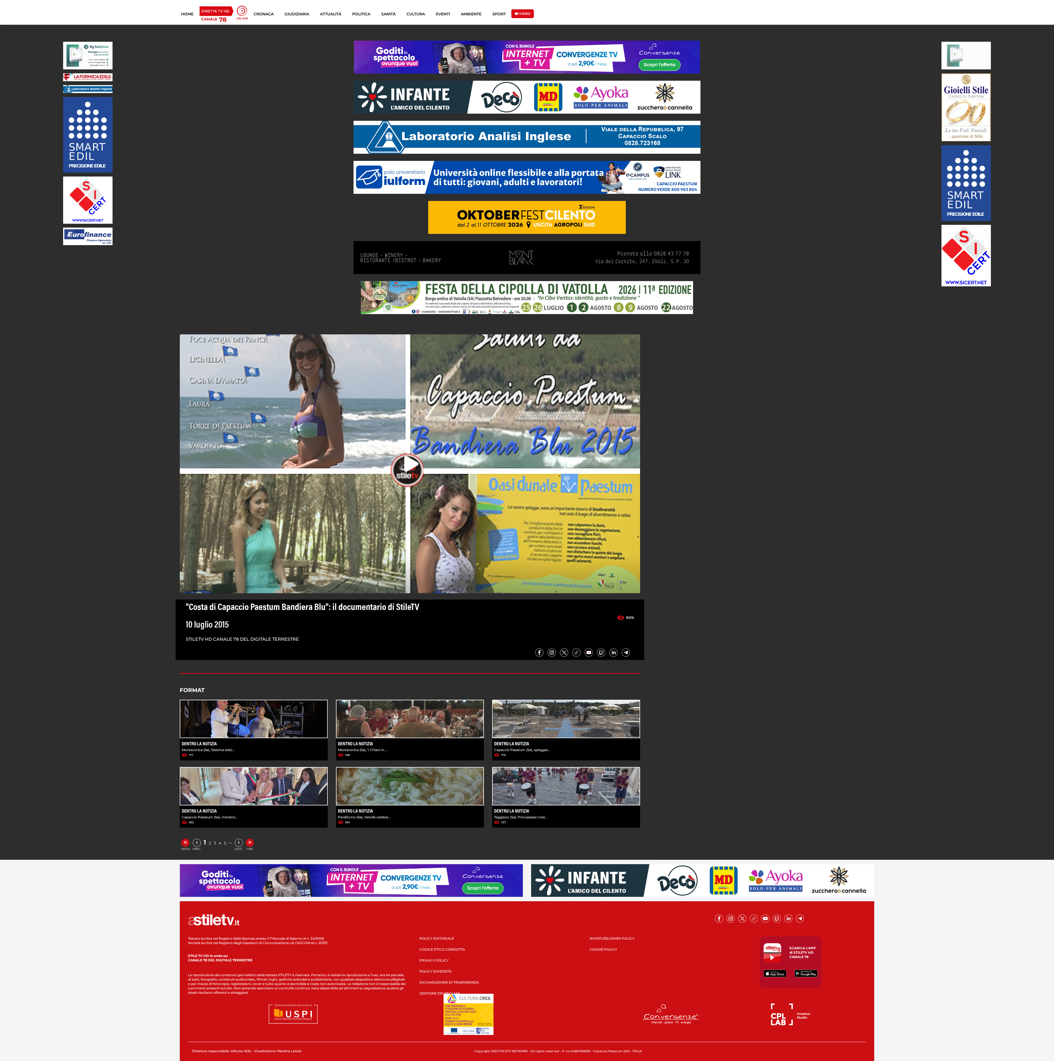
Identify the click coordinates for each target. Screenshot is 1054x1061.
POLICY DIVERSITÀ (435, 971)
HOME (187, 14)
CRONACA (264, 14)
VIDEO (524, 14)
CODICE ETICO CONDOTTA (442, 949)
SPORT (499, 14)
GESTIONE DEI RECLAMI (439, 993)
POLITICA (361, 14)
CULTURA (416, 14)
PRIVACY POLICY (434, 960)
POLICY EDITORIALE (436, 938)
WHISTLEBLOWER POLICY (612, 938)
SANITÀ (388, 14)
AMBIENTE (471, 14)
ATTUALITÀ (330, 14)
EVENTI (443, 14)
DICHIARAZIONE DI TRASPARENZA (449, 982)
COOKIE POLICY (603, 949)
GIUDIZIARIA (297, 14)
